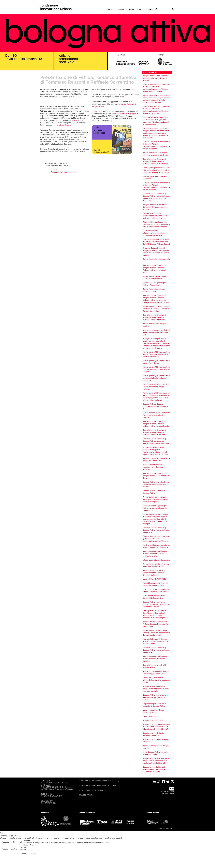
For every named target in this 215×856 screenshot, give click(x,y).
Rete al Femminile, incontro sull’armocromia (154, 290)
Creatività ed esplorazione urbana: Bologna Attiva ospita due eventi (156, 680)
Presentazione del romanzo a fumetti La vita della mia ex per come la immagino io (155, 499)
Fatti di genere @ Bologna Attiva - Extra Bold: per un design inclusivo (156, 386)
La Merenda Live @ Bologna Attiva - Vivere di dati (154, 284)
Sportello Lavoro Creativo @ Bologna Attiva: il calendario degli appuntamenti (156, 530)
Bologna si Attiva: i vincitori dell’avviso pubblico (154, 734)
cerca (156, 9)
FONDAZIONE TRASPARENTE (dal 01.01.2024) (97, 785)
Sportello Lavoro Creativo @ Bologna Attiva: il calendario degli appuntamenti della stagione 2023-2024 (156, 197)
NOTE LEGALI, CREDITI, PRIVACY (92, 790)
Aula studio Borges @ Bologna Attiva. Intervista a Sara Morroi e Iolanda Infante (156, 641)
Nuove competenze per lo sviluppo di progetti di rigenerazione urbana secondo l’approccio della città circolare (155, 450)
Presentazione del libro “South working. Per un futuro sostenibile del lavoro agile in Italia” (156, 632)
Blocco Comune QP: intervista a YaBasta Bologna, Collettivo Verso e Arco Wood (156, 624)
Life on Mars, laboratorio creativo (156, 560)
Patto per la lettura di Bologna (124, 114)
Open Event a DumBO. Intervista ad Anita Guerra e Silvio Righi (156, 590)
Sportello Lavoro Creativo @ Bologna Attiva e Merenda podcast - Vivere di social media (156, 423)
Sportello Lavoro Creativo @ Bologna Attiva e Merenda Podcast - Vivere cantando (154, 317)
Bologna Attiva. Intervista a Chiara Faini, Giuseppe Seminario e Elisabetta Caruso (156, 604)
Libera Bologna (65, 125)
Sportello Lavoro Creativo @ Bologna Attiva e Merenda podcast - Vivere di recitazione (155, 161)
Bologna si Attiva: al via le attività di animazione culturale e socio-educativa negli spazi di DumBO (156, 726)
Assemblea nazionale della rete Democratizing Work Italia (155, 584)
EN (173, 9)
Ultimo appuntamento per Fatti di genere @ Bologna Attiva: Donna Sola (156, 332)
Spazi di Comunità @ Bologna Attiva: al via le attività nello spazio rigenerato (155, 553)
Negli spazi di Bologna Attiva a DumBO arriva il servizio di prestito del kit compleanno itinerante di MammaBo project (155, 614)
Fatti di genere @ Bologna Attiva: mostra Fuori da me (156, 362)
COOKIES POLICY (86, 795)
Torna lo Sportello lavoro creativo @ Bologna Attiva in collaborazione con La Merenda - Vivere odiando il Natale (156, 87)
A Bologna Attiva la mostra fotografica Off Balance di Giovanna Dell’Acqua (154, 572)
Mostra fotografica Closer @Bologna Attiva (153, 711)
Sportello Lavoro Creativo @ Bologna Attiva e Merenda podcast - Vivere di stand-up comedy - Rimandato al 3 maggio (156, 298)
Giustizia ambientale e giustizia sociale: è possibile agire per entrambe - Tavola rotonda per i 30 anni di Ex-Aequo (156, 120)
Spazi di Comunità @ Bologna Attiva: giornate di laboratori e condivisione (155, 508)
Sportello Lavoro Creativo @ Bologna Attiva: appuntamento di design (156, 475)
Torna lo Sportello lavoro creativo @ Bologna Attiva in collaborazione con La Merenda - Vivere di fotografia (156, 109)
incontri (54, 170)
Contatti (149, 9)
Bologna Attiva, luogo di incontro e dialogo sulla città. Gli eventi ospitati (156, 78)
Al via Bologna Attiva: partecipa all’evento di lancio (156, 753)
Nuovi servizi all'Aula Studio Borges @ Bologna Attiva (154, 597)
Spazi (139, 9)
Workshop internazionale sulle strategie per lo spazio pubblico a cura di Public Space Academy (156, 224)
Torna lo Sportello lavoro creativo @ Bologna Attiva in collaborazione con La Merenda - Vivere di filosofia (156, 145)
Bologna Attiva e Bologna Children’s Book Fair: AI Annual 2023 (155, 406)
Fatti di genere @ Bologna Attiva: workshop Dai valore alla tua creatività (156, 378)
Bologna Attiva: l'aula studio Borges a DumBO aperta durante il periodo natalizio (156, 688)
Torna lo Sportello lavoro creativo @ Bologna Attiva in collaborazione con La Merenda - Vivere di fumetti (156, 186)
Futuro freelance (150, 716)
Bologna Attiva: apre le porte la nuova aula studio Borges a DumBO (155, 697)
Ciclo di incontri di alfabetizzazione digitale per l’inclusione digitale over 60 (154, 233)
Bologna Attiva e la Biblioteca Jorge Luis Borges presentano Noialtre (155, 207)
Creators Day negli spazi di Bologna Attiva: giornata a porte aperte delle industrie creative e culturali (156, 251)
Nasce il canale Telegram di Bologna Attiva (154, 492)
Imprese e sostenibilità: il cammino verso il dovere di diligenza (154, 467)
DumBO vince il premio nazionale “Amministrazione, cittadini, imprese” (156, 415)
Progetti (121, 9)
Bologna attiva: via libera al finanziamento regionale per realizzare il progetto (154, 769)
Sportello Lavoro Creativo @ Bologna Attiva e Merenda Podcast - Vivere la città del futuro (154, 268)
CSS (170, 829)
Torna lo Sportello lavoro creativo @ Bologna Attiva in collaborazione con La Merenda (156, 538)
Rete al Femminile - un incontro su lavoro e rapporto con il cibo (156, 154)
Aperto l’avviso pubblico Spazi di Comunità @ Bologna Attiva (156, 672)
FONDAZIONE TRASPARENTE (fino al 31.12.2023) (99, 781)
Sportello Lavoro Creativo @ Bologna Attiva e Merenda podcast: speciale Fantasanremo (156, 441)
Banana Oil (78, 120)
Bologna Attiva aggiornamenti (63, 172)
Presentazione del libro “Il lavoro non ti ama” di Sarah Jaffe (156, 565)
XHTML (163, 829)
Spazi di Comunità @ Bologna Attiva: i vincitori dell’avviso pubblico (155, 658)
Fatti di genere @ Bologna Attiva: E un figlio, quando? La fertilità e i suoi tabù (156, 369)
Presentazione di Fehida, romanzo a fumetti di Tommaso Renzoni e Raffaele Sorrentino (156, 308)
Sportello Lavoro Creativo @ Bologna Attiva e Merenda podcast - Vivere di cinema (154, 432)
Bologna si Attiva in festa (153, 720)
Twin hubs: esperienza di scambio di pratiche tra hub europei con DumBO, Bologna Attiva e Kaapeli (156, 241)
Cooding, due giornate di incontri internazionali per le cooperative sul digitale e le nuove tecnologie (156, 170)
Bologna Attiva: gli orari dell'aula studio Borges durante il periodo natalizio (156, 484)
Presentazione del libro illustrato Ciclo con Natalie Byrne (156, 277)
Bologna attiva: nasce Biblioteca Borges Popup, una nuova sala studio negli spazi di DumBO (156, 760)
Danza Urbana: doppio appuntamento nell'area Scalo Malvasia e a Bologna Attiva (155, 215)
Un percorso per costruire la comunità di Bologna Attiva (154, 705)
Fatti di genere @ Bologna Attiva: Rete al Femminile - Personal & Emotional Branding (156, 354)
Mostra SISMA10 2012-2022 (154, 579)
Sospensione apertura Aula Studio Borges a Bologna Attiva (156, 459)
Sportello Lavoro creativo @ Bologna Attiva (154, 666)
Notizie (131, 9)
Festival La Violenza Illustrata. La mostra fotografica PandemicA (156, 546)
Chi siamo (110, 9)
